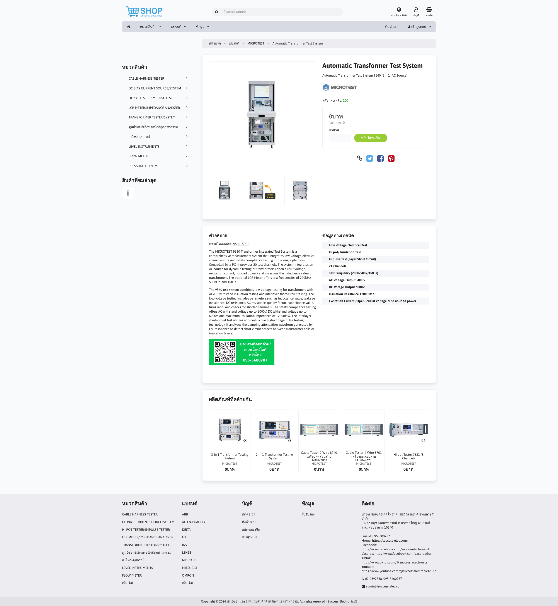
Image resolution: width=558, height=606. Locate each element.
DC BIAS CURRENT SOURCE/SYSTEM (155, 88)
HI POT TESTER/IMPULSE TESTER (152, 98)
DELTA (186, 529)
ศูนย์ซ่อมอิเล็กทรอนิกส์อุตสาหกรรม (153, 127)
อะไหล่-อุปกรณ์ (139, 137)
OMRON (188, 575)
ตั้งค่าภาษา (249, 522)
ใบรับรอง (308, 514)
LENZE (186, 552)
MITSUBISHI (190, 568)
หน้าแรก (215, 43)
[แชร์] (369, 158)
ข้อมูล (200, 27)
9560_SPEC (241, 244)
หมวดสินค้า (148, 27)
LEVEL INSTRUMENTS (144, 146)
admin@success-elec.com (384, 586)
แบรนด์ (176, 27)
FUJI (185, 537)
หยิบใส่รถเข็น (370, 138)
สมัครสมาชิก (251, 529)
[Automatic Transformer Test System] (128, 193)
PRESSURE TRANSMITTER (147, 166)
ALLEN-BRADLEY (193, 522)
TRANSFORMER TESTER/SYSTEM (152, 117)
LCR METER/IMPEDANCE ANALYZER (154, 108)
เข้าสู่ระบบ (418, 27)
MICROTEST (255, 43)
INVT (185, 545)
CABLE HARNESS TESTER (146, 78)
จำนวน (334, 130)
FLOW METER (138, 156)
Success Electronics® (342, 601)
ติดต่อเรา (391, 27)
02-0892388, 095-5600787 (383, 578)
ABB (185, 514)
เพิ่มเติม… (128, 583)
